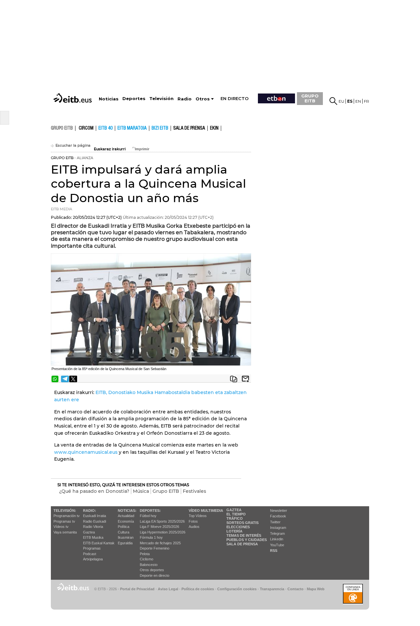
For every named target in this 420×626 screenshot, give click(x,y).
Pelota (145, 554)
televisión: (64, 510)
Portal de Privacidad (137, 589)
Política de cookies (197, 589)
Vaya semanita (65, 532)
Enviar (245, 379)
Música (141, 491)
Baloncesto (149, 565)
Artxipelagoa (93, 559)
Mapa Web (316, 589)
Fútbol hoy (148, 516)
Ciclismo (146, 559)
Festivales (194, 491)
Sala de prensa (189, 128)
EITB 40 (105, 128)
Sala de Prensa (242, 544)
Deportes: (150, 510)
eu (341, 101)
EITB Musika (93, 537)
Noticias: (127, 510)
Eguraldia (125, 543)
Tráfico (234, 518)
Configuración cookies (237, 589)
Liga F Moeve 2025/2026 (159, 527)
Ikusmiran (126, 537)
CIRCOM (86, 128)
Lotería (234, 531)
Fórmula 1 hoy (151, 537)
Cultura (123, 532)
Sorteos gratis (242, 523)
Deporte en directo (154, 575)
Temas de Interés (243, 535)
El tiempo (236, 514)
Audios (194, 527)
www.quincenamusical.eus (85, 452)
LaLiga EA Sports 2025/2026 (162, 521)
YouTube (277, 545)
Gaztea (89, 532)
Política (123, 527)
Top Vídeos (198, 516)
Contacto (295, 589)
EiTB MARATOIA (132, 128)
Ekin (214, 128)
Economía (126, 521)
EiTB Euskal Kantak (99, 543)
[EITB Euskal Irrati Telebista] (73, 92)
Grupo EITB (166, 491)
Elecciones (238, 527)
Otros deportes (152, 570)
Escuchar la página (73, 145)
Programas (92, 548)
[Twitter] (73, 379)
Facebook (278, 516)
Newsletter (278, 510)
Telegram (277, 533)
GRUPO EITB (310, 98)
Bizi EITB (160, 128)
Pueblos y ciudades (246, 540)
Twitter (275, 522)
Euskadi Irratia (94, 516)
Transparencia (272, 589)
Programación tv (66, 516)
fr (366, 101)
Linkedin (276, 539)
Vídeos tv (61, 527)
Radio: (89, 510)
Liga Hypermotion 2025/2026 (162, 532)
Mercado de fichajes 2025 (160, 543)
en (358, 101)
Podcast (89, 554)
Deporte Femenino (154, 548)
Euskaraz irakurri (110, 149)
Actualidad (126, 516)
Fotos (193, 521)
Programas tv (64, 521)
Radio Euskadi (94, 521)
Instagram (278, 528)
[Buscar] (333, 101)
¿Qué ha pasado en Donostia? (94, 491)
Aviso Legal (168, 589)
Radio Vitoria (93, 527)
